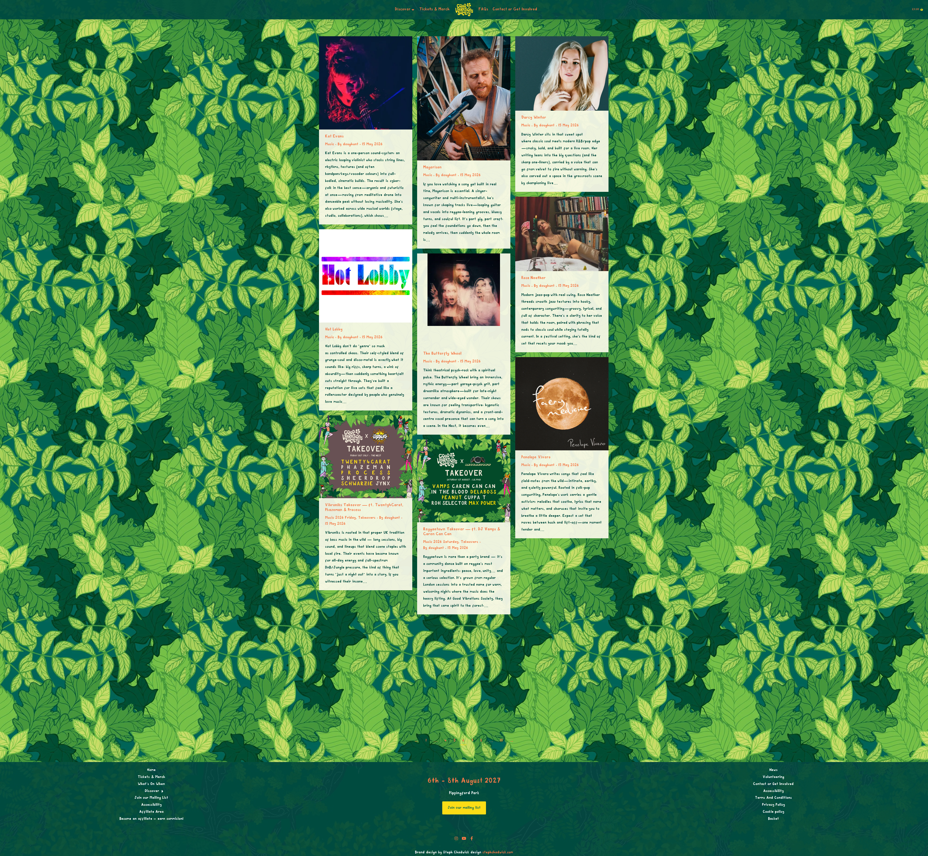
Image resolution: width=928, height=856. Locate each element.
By (348, 144)
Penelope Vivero (536, 457)
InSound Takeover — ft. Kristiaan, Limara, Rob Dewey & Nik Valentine (561, 635)
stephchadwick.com (497, 852)
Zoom (359, 83)
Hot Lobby (333, 329)
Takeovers (367, 518)
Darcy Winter (533, 117)
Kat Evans (334, 136)
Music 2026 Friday (340, 518)
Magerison (432, 167)
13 (501, 741)
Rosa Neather (533, 278)
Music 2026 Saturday (440, 542)
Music (329, 144)
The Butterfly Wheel (442, 354)
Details (372, 83)
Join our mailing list (464, 808)
